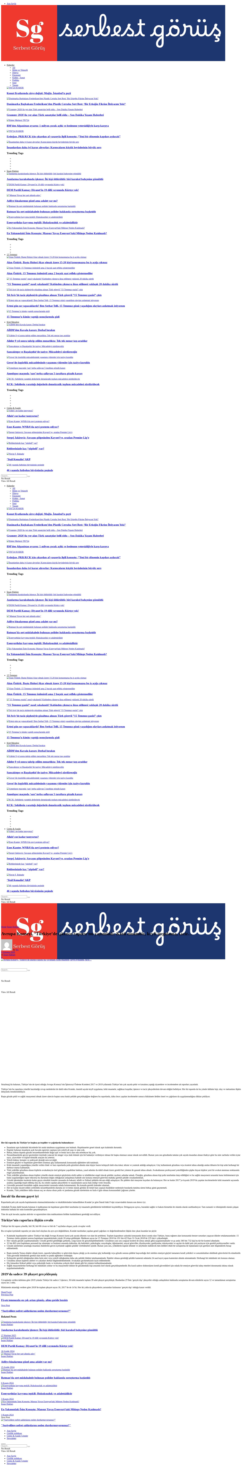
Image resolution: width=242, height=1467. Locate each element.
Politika (15, 80)
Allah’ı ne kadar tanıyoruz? (23, 415)
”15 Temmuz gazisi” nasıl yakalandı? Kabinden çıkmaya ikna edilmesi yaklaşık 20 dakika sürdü (62, 284)
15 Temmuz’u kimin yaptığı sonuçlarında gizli (33, 316)
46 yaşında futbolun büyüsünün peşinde (30, 470)
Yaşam (15, 85)
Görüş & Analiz (14, 408)
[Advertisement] (85, 1119)
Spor (14, 83)
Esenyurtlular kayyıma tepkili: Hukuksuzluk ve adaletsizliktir (42, 222)
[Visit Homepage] (113, 60)
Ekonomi (16, 75)
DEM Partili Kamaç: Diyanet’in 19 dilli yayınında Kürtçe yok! (43, 190)
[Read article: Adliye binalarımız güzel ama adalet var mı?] (121, 1354)
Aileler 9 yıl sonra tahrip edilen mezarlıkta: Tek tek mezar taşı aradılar (47, 340)
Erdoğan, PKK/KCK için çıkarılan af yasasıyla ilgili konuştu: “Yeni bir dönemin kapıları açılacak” (64, 136)
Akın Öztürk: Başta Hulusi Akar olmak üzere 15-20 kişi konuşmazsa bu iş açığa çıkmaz (57, 262)
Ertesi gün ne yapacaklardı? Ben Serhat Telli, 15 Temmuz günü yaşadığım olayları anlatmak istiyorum (66, 305)
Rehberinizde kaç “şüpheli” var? (25, 448)
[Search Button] (29, 476)
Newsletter (11, 1438)
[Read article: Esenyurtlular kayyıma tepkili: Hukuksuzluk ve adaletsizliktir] (121, 1385)
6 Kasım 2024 (7, 1383)
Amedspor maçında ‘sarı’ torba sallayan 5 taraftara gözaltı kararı (44, 373)
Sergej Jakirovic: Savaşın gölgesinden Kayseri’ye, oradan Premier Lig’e (48, 437)
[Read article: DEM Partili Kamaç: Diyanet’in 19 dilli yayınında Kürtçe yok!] (121, 1338)
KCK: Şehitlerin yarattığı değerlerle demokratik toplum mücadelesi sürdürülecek (53, 384)
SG (17, 949)
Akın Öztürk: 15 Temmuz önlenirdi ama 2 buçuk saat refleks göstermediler (50, 273)
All (13, 67)
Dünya (15, 72)
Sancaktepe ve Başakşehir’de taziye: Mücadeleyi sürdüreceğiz (42, 351)
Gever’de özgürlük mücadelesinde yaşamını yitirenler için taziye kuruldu (48, 362)
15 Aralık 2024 (7, 1367)
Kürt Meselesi (13, 322)
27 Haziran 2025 (8, 1335)
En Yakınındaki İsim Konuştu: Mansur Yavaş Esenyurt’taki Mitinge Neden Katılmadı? (57, 233)
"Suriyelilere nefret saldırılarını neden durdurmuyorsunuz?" (36, 1425)
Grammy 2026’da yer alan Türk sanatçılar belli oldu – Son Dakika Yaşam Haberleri (55, 114)
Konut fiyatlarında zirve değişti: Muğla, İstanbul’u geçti (39, 93)
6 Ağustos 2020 (8, 952)
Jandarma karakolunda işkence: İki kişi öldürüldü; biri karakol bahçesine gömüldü (55, 179)
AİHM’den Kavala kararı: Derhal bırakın (31, 330)
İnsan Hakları (13, 171)
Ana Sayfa (11, 3)
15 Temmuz (12, 254)
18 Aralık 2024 (7, 1351)
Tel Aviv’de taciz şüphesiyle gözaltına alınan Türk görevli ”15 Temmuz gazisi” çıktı (54, 295)
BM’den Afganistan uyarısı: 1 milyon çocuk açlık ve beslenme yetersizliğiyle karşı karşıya (58, 125)
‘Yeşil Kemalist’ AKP (19, 459)
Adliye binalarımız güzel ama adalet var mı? (32, 200)
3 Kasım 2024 (7, 1399)
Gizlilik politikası (14, 1433)
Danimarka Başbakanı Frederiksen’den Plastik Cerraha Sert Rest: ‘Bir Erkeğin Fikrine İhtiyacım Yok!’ (66, 104)
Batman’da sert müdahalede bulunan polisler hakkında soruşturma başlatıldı (51, 211)
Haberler (10, 65)
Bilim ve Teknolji (20, 70)
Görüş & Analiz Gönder (17, 1436)
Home (4, 927)
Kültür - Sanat (18, 77)
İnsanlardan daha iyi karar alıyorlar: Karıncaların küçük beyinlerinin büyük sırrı (54, 147)
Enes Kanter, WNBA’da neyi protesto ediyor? (33, 426)
